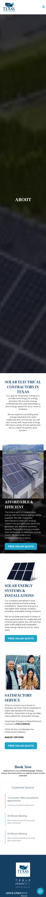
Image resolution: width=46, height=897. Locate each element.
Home (24, 893)
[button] (43, 7)
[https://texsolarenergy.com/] (8, 7)
